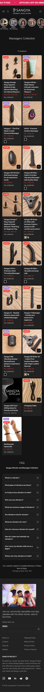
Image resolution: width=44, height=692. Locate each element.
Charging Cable (30, 406)
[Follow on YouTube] (9, 678)
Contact (5, 642)
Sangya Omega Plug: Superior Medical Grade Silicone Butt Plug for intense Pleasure (12, 87)
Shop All (5, 646)
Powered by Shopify (23, 685)
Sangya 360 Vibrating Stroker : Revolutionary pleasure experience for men (12, 361)
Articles (5, 649)
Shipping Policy (30, 638)
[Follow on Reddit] (21, 678)
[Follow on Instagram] (3, 678)
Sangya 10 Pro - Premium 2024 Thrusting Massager (12, 270)
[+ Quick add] (19, 76)
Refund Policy (29, 642)
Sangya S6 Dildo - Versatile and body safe (31, 270)
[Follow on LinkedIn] (15, 678)
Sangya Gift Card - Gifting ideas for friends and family (11, 408)
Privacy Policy (29, 646)
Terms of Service (30, 649)
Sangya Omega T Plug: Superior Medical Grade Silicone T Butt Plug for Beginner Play (11, 224)
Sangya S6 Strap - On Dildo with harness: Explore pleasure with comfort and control (32, 224)
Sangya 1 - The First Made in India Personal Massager (11, 131)
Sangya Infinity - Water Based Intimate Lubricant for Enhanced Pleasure (31, 87)
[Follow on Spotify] (26, 678)
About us (5, 638)
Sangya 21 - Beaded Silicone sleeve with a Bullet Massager (11, 315)
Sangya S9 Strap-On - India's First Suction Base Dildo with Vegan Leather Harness (32, 361)
